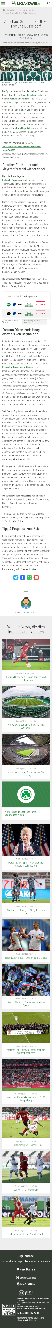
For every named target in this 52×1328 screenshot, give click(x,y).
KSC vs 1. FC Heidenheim (26, 1189)
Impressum (45, 1261)
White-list (33, 1320)
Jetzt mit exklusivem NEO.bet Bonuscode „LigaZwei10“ (21, 148)
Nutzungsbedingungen (12, 1261)
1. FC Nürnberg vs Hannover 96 (26, 1145)
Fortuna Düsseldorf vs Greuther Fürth (26, 1234)
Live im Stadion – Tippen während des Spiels (26, 1004)
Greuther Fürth (34, 95)
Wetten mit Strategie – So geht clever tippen (26, 912)
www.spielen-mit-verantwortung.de (28, 1307)
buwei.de (20, 1306)
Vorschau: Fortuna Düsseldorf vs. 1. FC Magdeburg (26, 1099)
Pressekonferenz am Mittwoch (17, 367)
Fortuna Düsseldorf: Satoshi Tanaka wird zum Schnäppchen (26, 679)
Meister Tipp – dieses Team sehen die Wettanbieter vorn (26, 1051)
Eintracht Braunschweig (14, 180)
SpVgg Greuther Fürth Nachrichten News (21, 10)
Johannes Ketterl (29, 612)
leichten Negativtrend (23, 128)
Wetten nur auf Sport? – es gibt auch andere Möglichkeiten (26, 864)
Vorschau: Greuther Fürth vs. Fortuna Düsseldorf (26, 726)
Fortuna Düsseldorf (19, 98)
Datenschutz (31, 1261)
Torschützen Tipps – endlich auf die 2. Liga (26, 957)
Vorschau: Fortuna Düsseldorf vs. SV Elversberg (26, 774)
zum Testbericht (28, 304)
